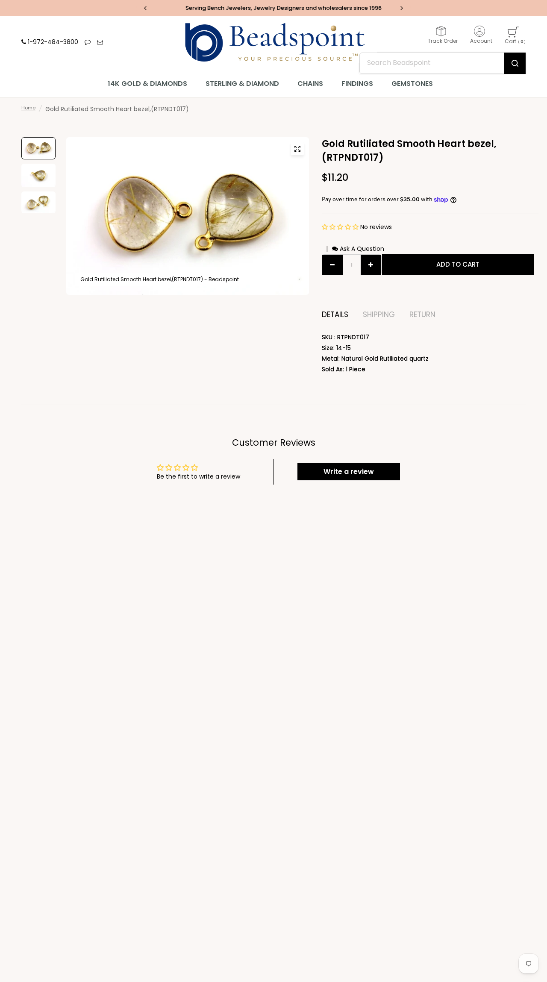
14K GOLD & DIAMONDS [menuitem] (147, 83)
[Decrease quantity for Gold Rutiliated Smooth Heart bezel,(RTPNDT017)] (332, 265)
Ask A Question (361, 248)
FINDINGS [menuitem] (357, 83)
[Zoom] (297, 148)
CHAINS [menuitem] (310, 83)
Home (28, 107)
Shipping (379, 314)
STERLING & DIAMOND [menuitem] (242, 83)
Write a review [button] (348, 471)
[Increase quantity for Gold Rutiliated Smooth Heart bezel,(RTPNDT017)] (371, 265)
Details (335, 314)
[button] (341, 227)
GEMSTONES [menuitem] (412, 83)
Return (422, 314)
